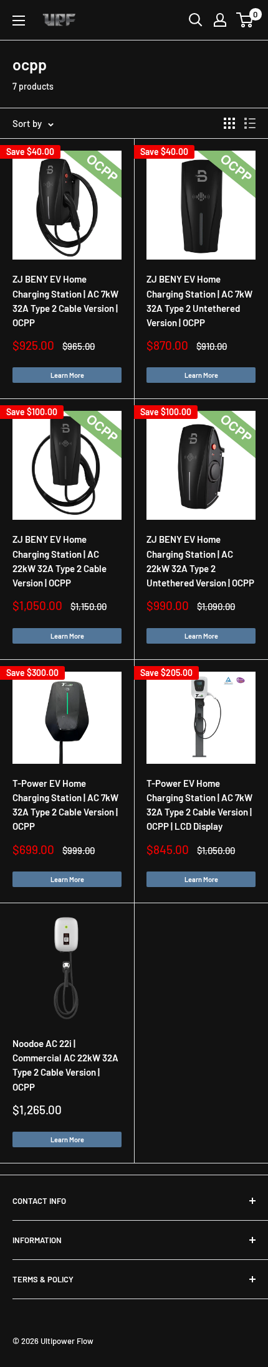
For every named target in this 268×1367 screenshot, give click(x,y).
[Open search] (196, 20)
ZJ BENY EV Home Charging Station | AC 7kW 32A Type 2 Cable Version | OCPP (65, 300)
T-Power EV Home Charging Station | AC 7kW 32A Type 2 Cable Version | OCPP (65, 804)
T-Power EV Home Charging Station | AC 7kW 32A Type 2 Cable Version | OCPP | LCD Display (199, 804)
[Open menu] (18, 21)
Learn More (67, 375)
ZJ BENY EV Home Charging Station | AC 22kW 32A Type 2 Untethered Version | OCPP (200, 560)
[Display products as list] (250, 123)
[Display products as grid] (229, 123)
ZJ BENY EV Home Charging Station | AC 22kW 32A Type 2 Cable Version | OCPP (59, 560)
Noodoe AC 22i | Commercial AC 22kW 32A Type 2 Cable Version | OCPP (65, 1065)
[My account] (220, 20)
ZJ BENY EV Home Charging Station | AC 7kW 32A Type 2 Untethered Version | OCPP (199, 300)
